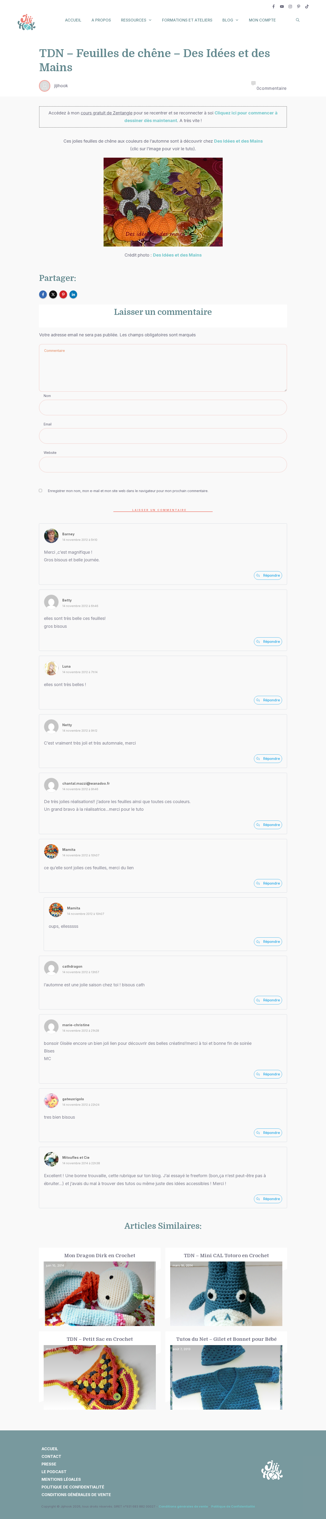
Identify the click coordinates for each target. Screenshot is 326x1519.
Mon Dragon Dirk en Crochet (100, 1287)
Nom (47, 396)
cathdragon (72, 966)
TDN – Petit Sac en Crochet (100, 1370)
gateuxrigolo (73, 1099)
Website (50, 453)
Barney (68, 534)
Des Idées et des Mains (238, 141)
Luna (66, 666)
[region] (62, 1475)
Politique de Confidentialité (233, 1506)
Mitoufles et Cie (75, 1157)
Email (48, 424)
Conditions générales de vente (183, 1506)
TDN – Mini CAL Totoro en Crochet (226, 1287)
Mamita (68, 850)
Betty (67, 600)
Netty (67, 725)
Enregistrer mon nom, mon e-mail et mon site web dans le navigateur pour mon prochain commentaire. (128, 491)
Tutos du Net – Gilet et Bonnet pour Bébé (226, 1370)
